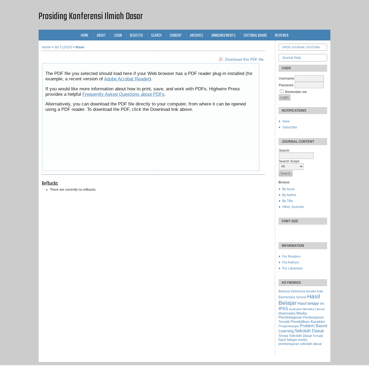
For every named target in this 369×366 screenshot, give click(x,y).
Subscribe (289, 127)
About (101, 34)
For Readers (291, 256)
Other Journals (293, 207)
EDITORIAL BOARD (255, 34)
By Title (287, 201)
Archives (196, 34)
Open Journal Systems (301, 47)
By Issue (288, 189)
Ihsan (80, 47)
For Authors (290, 262)
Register (136, 34)
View (286, 121)
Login (118, 34)
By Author (289, 195)
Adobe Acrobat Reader (126, 78)
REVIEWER (282, 34)
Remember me (296, 92)
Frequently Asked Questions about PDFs (123, 94)
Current (176, 34)
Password (286, 85)
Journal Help (291, 58)
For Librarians (292, 268)
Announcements (223, 34)
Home (85, 34)
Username (286, 78)
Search (156, 34)
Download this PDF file (244, 59)
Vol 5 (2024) (63, 47)
